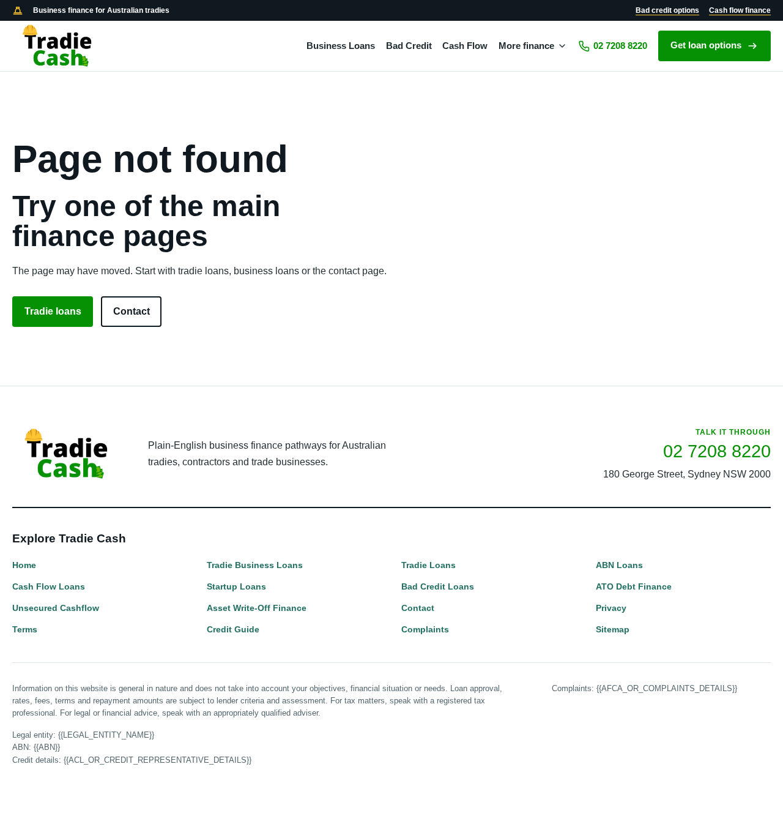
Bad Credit (409, 46)
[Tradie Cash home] (58, 46)
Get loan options (705, 45)
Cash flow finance (740, 10)
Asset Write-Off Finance (256, 608)
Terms (24, 629)
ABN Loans (619, 565)
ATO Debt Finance (634, 586)
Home (24, 565)
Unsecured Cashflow (55, 608)
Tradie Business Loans (255, 565)
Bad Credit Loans (437, 586)
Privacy (611, 608)
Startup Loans (236, 586)
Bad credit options (667, 10)
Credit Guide (233, 629)
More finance (526, 46)
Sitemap (612, 629)
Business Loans (340, 46)
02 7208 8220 (620, 46)
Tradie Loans (428, 565)
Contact (131, 311)
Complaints (425, 629)
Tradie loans (52, 311)
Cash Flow (465, 46)
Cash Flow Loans (48, 586)
